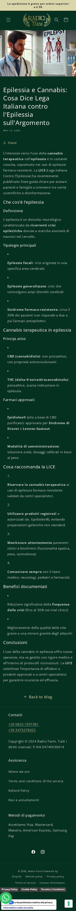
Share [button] (12, 143)
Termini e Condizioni (53, 889)
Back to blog (40, 696)
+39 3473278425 (22, 730)
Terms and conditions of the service (36, 781)
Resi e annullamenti (23, 800)
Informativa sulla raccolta (18, 907)
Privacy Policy (9, 889)
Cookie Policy (29, 889)
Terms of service (25, 882)
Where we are (19, 772)
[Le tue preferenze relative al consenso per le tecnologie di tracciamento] (69, 904)
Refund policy (34, 876)
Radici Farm (35, 871)
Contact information (52, 882)
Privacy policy (55, 876)
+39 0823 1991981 (23, 724)
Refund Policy (18, 791)
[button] (8, 19)
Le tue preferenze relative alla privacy (33, 902)
